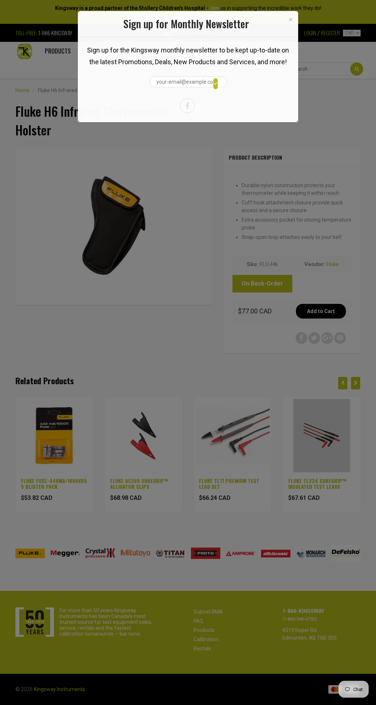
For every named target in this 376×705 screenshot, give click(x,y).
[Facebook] (187, 105)
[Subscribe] (215, 83)
